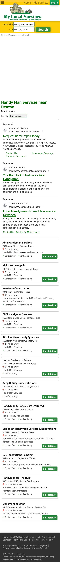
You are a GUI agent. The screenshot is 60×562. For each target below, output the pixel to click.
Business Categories (38, 545)
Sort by (4, 115)
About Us (14, 537)
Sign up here (8, 548)
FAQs (37, 539)
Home (5, 537)
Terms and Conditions (24, 539)
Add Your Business (46, 537)
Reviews (16, 545)
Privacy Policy (47, 539)
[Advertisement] (30, 68)
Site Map (7, 545)
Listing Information (27, 537)
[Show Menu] (2, 2)
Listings (24, 545)
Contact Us (8, 539)
